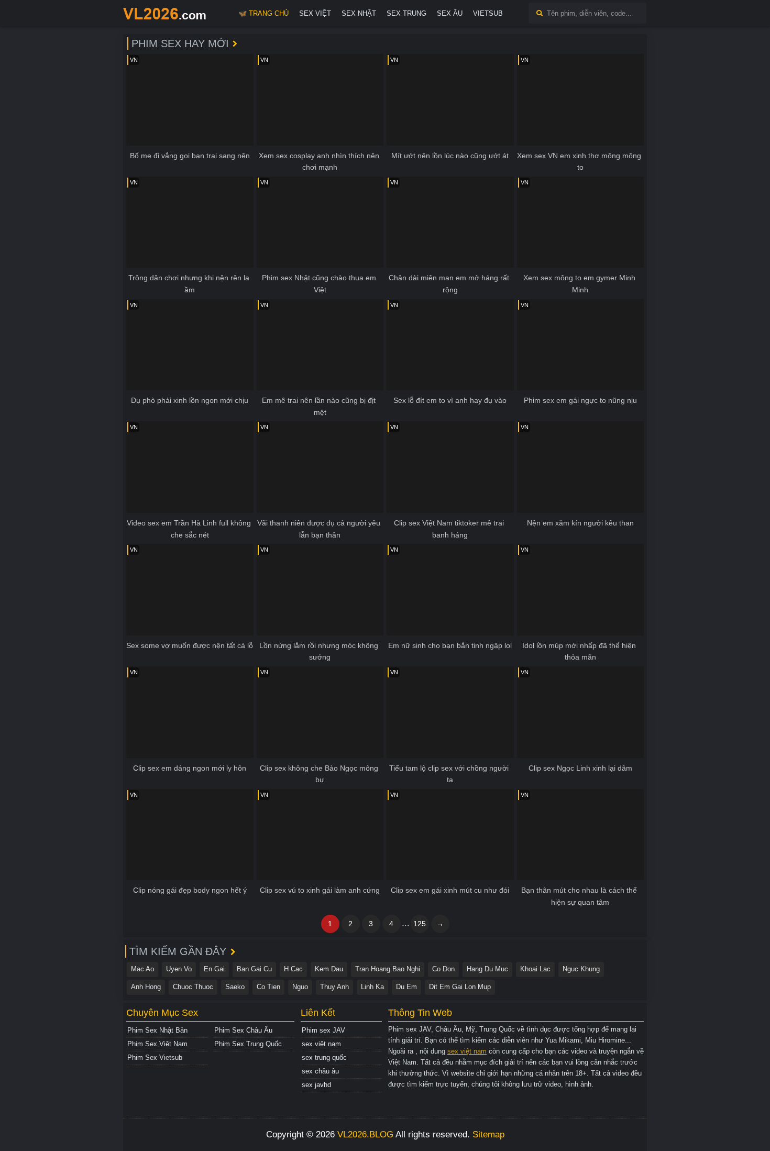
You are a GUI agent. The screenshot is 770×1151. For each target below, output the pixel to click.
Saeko (235, 987)
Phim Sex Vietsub (154, 1057)
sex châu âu (320, 1071)
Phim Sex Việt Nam (157, 1044)
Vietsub (488, 13)
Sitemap (488, 1134)
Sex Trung (406, 13)
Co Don (443, 969)
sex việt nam (321, 1044)
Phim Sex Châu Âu (243, 1030)
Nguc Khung (581, 969)
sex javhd (316, 1085)
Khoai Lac (535, 969)
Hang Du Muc (487, 969)
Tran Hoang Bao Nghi (387, 969)
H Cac (293, 969)
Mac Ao (142, 969)
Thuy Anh (334, 987)
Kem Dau (329, 969)
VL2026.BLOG (365, 1134)
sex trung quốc (324, 1057)
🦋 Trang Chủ (263, 13)
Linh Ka (372, 987)
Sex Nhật (359, 13)
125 (419, 923)
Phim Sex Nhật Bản (157, 1030)
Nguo (300, 987)
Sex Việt (315, 13)
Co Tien (268, 987)
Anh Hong (146, 987)
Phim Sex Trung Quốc (248, 1044)
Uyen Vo (179, 969)
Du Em (406, 987)
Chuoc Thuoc (193, 987)
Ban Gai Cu (254, 969)
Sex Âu (450, 13)
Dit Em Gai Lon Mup (460, 987)
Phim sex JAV (323, 1030)
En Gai (214, 969)
